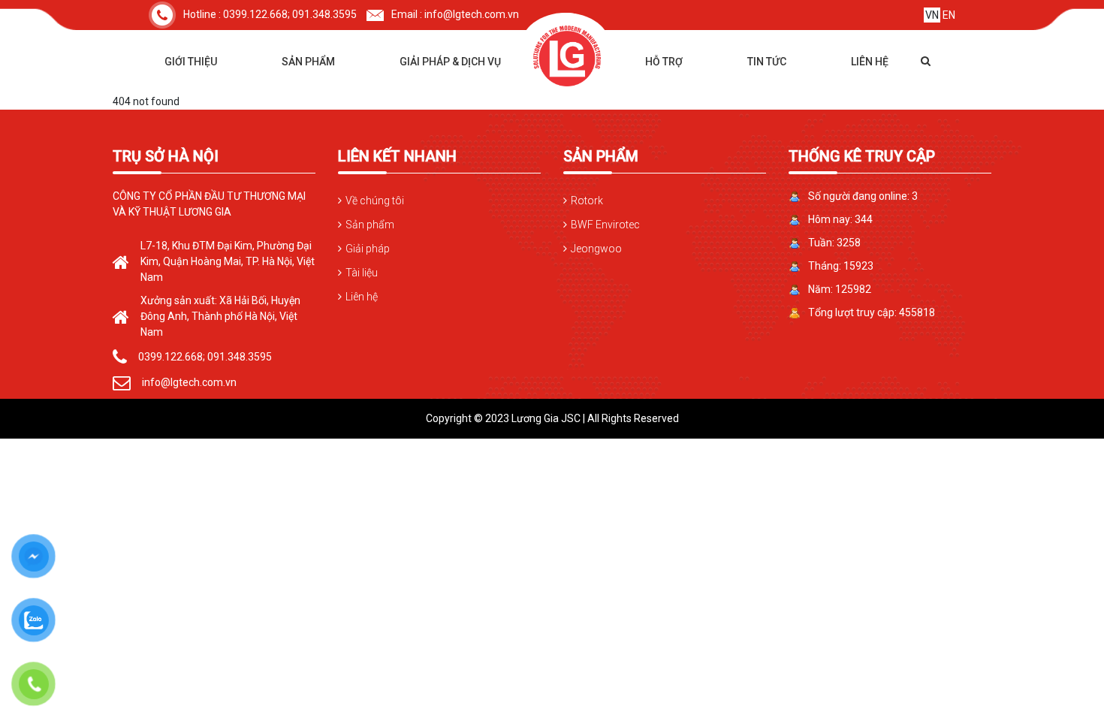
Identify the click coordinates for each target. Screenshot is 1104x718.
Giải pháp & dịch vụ (450, 62)
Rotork (587, 201)
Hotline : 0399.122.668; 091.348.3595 (270, 14)
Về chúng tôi (374, 201)
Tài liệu (361, 273)
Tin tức (766, 62)
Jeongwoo (596, 249)
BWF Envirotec (605, 225)
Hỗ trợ (664, 62)
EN (949, 15)
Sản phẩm (308, 62)
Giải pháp (367, 249)
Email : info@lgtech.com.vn (455, 14)
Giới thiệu (190, 62)
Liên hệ (869, 62)
